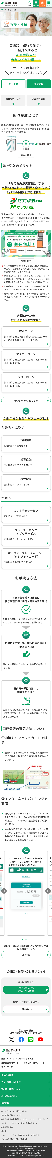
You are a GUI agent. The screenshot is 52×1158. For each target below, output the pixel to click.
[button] (24, 939)
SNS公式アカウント (32, 1062)
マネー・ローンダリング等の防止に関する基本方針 (20, 1135)
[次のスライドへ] (48, 891)
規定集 (3, 1131)
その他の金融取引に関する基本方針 (14, 1139)
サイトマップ (7, 1067)
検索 (29, 5)
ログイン (42, 5)
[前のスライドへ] (4, 891)
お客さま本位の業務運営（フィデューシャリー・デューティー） (25, 1119)
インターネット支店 (24, 1058)
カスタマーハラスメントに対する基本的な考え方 (19, 1123)
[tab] (39, 83)
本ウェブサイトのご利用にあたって (14, 1111)
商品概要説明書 (7, 1127)
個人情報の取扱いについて (11, 1115)
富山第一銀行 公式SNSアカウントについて (26, 1032)
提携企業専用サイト (10, 1062)
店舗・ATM (36, 5)
